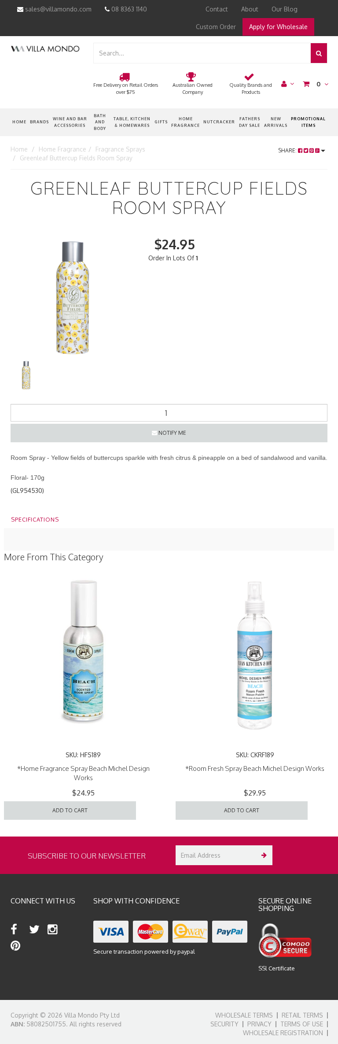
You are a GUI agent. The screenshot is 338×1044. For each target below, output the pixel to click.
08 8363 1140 (128, 9)
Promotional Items (308, 121)
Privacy (259, 1024)
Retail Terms (302, 1015)
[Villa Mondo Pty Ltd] (45, 48)
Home (19, 121)
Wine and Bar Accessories (70, 121)
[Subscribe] (262, 855)
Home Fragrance (185, 121)
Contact (217, 9)
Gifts (161, 121)
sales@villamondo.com (57, 9)
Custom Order (216, 26)
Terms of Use (301, 1024)
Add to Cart (70, 810)
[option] (73, 297)
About (249, 9)
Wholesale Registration (283, 1033)
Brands (39, 121)
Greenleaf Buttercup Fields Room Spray (76, 158)
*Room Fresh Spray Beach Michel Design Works (254, 768)
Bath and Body (100, 122)
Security (224, 1024)
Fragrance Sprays (120, 149)
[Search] (319, 53)
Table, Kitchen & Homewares (132, 121)
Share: (288, 150)
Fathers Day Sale (249, 121)
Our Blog (285, 9)
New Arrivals (275, 121)
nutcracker (219, 121)
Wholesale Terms (244, 1015)
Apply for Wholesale (278, 26)
